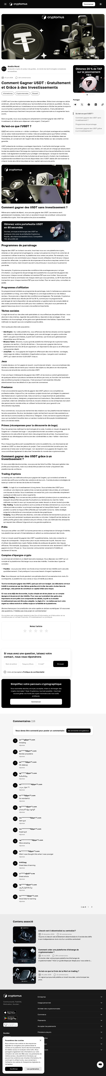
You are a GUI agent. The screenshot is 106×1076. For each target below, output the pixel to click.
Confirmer (14, 1069)
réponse (22, 745)
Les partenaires (33, 1069)
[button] (36, 184)
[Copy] (103, 105)
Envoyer (60, 664)
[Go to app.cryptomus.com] (18, 4)
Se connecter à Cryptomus (78, 731)
